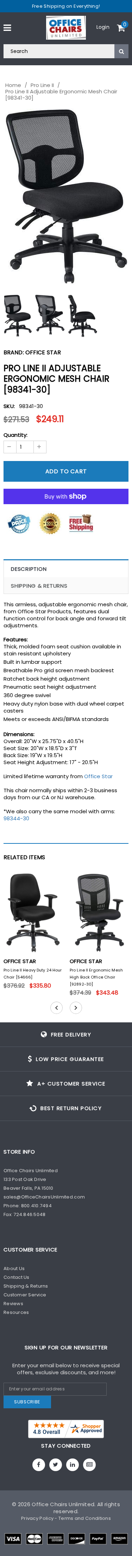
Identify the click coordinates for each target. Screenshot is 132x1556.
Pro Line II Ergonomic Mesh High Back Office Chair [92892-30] (96, 977)
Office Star (43, 352)
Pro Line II (42, 85)
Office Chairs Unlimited (63, 1504)
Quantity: (15, 435)
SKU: (9, 406)
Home (13, 85)
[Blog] (89, 1464)
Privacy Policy (37, 1518)
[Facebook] (38, 1464)
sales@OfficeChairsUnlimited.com (44, 1197)
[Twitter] (55, 1464)
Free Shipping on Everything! (66, 6)
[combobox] (66, 51)
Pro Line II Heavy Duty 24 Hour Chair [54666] (33, 973)
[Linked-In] (72, 1464)
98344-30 (16, 818)
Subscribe (27, 1401)
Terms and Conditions (84, 1518)
